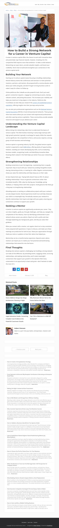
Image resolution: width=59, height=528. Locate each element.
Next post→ (39, 349)
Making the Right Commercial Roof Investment (20, 388)
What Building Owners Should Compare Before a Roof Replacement (26, 478)
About (45, 4)
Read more (47, 370)
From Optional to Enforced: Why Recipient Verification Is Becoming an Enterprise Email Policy (29, 375)
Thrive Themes (36, 525)
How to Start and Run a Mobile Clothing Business (20, 503)
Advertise (49, 4)
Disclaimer (24, 522)
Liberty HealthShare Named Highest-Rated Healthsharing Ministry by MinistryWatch (26, 436)
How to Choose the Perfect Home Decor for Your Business (23, 451)
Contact (52, 4)
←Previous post (20, 349)
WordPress (49, 525)
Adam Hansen (12, 275)
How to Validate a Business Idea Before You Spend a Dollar (23, 423)
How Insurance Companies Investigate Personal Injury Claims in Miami (26, 489)
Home (36, 4)
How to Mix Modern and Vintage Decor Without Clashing (22, 398)
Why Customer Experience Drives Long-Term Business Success (24, 409)
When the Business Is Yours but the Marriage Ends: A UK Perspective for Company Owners (27, 464)
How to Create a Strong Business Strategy (19, 362)
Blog (38, 4)
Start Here (42, 4)
